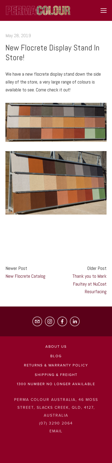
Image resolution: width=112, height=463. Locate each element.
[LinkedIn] (75, 321)
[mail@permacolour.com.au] (37, 321)
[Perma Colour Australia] (50, 321)
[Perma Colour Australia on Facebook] (62, 321)
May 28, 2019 (18, 35)
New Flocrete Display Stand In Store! (52, 53)
